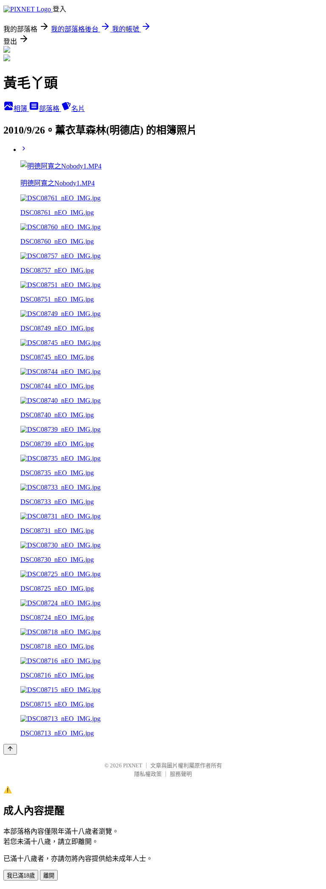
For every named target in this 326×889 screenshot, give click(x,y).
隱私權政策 (148, 774)
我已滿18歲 (21, 875)
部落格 (50, 108)
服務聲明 (181, 774)
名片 (78, 108)
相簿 (21, 108)
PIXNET (132, 765)
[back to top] (10, 749)
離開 (48, 875)
